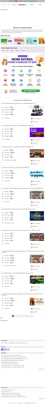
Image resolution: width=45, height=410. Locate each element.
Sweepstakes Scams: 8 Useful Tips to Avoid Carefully (10, 393)
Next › (27, 316)
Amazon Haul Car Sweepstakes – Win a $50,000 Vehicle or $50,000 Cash (18, 125)
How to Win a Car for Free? (6, 391)
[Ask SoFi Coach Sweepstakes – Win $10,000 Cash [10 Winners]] (37, 178)
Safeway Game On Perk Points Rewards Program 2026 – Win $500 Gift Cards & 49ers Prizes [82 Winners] (23, 252)
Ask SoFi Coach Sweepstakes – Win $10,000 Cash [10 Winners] (16, 167)
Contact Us (34, 403)
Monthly (17, 50)
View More (35, 121)
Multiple (23, 50)
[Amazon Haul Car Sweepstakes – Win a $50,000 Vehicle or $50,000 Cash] (37, 136)
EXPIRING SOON (20, 1)
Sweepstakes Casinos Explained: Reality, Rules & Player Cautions (12, 360)
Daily (7, 50)
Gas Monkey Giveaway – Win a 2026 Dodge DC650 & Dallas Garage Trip (18, 273)
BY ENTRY (13, 4)
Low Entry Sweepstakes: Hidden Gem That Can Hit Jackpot (11, 394)
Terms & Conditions (27, 403)
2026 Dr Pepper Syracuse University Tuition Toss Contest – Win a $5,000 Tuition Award (21, 230)
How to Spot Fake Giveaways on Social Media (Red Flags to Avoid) (12, 367)
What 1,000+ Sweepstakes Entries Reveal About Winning (11, 355)
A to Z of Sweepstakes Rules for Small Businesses (10, 363)
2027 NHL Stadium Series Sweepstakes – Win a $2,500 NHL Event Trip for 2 (19, 209)
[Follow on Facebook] (2, 349)
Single (3, 50)
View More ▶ (41, 369)
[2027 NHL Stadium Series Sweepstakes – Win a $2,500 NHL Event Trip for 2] (37, 220)
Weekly (12, 50)
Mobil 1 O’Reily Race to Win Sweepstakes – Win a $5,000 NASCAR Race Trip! (19, 103)
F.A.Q (27, 1)
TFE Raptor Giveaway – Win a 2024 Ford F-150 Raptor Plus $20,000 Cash (18, 146)
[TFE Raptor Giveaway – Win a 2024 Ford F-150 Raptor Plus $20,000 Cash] (37, 157)
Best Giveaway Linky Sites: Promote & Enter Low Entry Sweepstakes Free (13, 396)
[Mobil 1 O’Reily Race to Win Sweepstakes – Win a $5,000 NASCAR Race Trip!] (37, 115)
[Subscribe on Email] (8, 349)
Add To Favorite (36, 118)
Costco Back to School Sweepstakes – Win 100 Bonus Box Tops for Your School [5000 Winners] (23, 188)
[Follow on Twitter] (5, 349)
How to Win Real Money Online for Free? (8, 389)
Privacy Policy (19, 403)
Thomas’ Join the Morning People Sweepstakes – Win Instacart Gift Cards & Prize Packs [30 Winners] (23, 294)
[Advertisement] (22, 18)
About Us (14, 403)
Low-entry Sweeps (13, 1)
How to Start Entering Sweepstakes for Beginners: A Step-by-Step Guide (13, 356)
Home (10, 403)
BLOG (25, 1)
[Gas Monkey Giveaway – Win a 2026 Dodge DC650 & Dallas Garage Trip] (37, 283)
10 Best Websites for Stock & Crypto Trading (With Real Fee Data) (12, 365)
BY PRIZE (31, 4)
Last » (31, 316)
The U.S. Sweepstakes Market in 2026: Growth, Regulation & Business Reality (14, 358)
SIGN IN (40, 4)
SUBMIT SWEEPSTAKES (32, 1)
